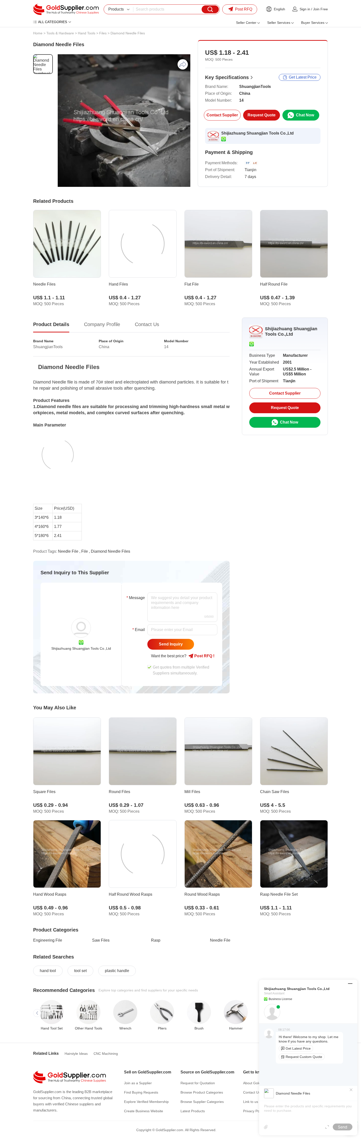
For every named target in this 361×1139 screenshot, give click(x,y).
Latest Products (192, 1111)
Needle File (220, 940)
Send (342, 1127)
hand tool (48, 971)
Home (37, 33)
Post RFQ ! (203, 656)
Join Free (320, 9)
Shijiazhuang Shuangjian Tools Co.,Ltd (257, 133)
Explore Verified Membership (146, 1102)
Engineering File (47, 940)
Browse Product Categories (201, 1092)
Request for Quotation (197, 1083)
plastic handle (117, 971)
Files (103, 33)
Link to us (250, 1102)
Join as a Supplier (138, 1083)
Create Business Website (143, 1111)
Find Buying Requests (141, 1092)
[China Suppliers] (66, 9)
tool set (80, 971)
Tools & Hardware (60, 33)
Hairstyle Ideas (76, 1054)
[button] (37, 1013)
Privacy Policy (253, 1111)
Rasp (155, 940)
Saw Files (101, 940)
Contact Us (251, 1092)
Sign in (305, 9)
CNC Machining (106, 1054)
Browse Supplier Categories (202, 1102)
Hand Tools (86, 33)
